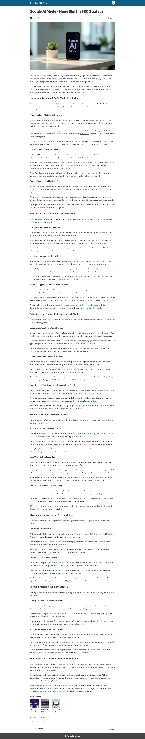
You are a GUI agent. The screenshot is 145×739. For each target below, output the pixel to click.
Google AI (41, 717)
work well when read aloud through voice (61, 408)
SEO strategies (83, 652)
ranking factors (68, 609)
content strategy (40, 361)
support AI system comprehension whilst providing (97, 506)
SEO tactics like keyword (45, 232)
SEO (39, 155)
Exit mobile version (72, 736)
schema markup (95, 348)
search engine (84, 134)
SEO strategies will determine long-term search (45, 691)
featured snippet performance (47, 565)
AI (37, 104)
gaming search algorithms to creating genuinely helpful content (65, 248)
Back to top (111, 730)
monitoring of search (69, 606)
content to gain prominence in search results (91, 264)
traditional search (74, 562)
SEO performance (92, 520)
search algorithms (41, 162)
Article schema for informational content (52, 444)
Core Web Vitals (40, 465)
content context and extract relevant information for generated (80, 433)
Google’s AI (34, 664)
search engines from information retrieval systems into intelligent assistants (73, 107)
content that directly (49, 261)
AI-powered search (43, 670)
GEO (35, 722)
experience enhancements (75, 624)
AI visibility (105, 290)
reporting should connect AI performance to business (65, 581)
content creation (45, 377)
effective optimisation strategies (91, 308)
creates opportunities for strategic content (84, 305)
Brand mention (35, 549)
